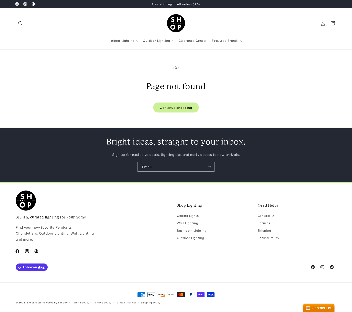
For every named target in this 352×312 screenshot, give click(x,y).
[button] (20, 23)
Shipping (264, 230)
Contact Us (266, 215)
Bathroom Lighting (192, 230)
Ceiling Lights (188, 215)
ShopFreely (34, 302)
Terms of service (126, 302)
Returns (263, 223)
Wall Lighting (187, 223)
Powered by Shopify (55, 302)
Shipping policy (150, 302)
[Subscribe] (209, 167)
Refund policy (80, 302)
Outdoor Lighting (190, 238)
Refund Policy (268, 238)
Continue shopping (176, 107)
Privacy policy (102, 302)
